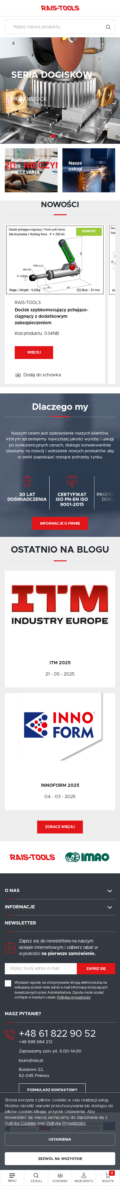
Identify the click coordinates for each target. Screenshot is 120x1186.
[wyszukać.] (108, 27)
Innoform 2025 (60, 785)
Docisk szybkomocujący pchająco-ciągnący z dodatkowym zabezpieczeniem (51, 316)
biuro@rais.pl (31, 1060)
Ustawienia (60, 1139)
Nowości (60, 205)
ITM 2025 (60, 663)
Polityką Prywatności (65, 1123)
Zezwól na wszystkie (60, 1159)
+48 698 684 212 (35, 1042)
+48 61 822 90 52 (57, 1034)
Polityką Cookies (20, 1123)
